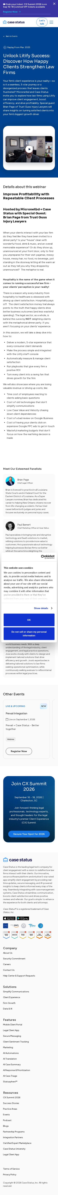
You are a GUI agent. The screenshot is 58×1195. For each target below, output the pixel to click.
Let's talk (42, 22)
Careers (7, 964)
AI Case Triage (10, 1076)
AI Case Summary (12, 1064)
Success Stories (11, 1103)
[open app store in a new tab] (9, 918)
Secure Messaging (12, 1036)
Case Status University (14, 1149)
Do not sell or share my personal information (29, 633)
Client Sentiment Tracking (16, 1041)
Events (6, 1114)
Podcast (7, 1120)
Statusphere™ (10, 1081)
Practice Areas (10, 1109)
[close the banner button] (54, 3)
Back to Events (11, 36)
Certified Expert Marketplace (17, 1143)
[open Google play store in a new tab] (23, 918)
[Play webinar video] (29, 149)
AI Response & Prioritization (16, 1070)
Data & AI (7, 1008)
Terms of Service (11, 1169)
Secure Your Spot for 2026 (29, 834)
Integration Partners (13, 1137)
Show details (41, 608)
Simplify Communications (16, 991)
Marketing (8, 1047)
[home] (14, 22)
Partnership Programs (14, 1131)
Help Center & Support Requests (19, 975)
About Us (7, 953)
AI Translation (10, 1059)
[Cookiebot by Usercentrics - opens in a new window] (41, 557)
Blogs (6, 1126)
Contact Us (9, 970)
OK (29, 619)
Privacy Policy (9, 1174)
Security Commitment (14, 958)
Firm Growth (9, 1003)
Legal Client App (11, 1030)
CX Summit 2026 (11, 1097)
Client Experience (11, 997)
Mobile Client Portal (12, 1024)
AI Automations (11, 1053)
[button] (51, 22)
